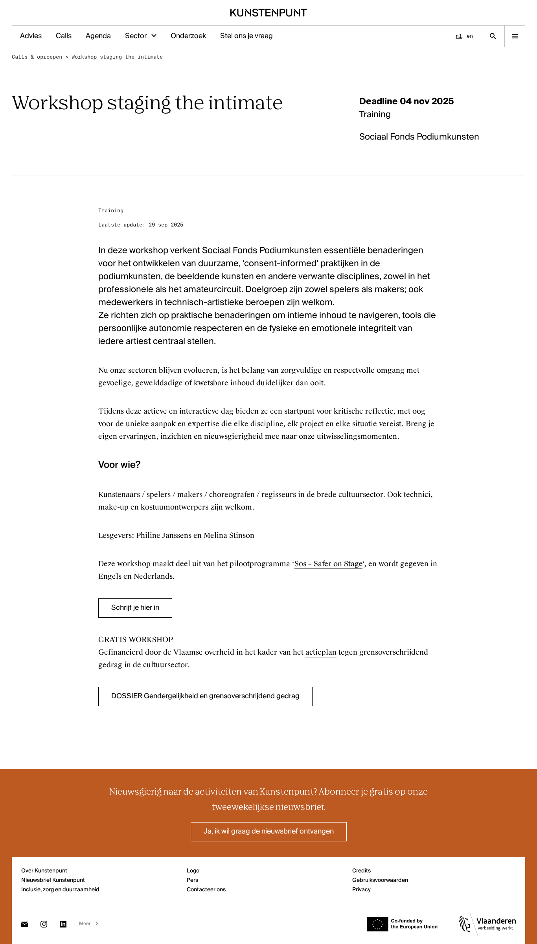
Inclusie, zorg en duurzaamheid (60, 889)
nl (459, 36)
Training (110, 210)
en (470, 36)
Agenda (98, 36)
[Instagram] (43, 924)
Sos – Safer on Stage (328, 564)
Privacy (361, 889)
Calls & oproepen (37, 56)
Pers (192, 880)
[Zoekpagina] (492, 36)
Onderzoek (188, 36)
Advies (31, 36)
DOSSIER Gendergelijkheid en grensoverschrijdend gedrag (205, 696)
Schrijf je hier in (135, 607)
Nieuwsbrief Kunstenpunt (53, 880)
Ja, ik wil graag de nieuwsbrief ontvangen (269, 831)
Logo (193, 871)
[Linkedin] (63, 924)
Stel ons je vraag (246, 36)
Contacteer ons (206, 889)
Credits (361, 871)
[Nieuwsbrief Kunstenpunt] (24, 924)
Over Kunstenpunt (44, 871)
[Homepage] (268, 13)
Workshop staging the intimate (117, 56)
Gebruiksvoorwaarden (380, 880)
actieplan (321, 652)
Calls (64, 36)
